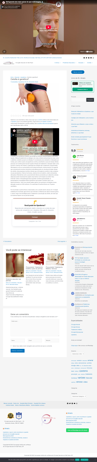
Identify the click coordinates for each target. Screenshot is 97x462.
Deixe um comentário (11, 282)
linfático (76, 371)
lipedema (14, 121)
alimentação (73, 360)
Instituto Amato (10, 405)
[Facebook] (84, 58)
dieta (77, 365)
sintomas (83, 374)
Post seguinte (62, 241)
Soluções (80, 62)
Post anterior (7, 241)
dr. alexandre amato (86, 365)
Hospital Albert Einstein (26, 403)
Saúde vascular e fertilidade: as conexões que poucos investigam (82, 260)
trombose (74, 378)
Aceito (77, 459)
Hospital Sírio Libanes (39, 403)
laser (72, 371)
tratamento (88, 374)
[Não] (95, 459)
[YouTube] (91, 58)
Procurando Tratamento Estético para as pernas (34, 268)
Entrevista (89, 368)
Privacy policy (84, 459)
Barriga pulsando (87, 247)
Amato (7, 428)
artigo (72, 363)
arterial (90, 360)
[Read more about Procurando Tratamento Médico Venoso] (55, 259)
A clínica (57, 62)
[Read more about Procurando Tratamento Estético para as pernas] (35, 259)
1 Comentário (14, 82)
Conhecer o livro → (83, 89)
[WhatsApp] (93, 58)
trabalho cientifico (47, 121)
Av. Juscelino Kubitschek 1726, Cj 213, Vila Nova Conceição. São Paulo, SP (23, 57)
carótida (89, 363)
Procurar (73, 96)
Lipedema (21, 82)
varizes (81, 377)
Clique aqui (74, 345)
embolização (77, 368)
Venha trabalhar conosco (37, 405)
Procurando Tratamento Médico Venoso (54, 268)
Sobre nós (16, 403)
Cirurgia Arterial (75, 324)
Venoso (27, 272)
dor (80, 365)
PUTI (76, 258)
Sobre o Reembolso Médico (22, 405)
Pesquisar (90, 100)
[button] (60, 62)
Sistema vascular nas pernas (13, 280)
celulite (40, 119)
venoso (79, 382)
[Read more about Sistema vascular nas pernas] (15, 265)
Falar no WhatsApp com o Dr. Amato (77, 430)
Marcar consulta (78, 72)
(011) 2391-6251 (47, 57)
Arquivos (73, 351)
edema (72, 368)
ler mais (87, 170)
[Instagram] (88, 58)
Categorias (74, 393)
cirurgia (73, 365)
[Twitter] (86, 58)
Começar (35, 217)
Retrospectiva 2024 (8, 436)
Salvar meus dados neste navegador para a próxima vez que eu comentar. (32, 346)
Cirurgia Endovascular (77, 332)
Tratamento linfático (76, 329)
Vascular (19, 282)
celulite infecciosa (43, 123)
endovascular (83, 368)
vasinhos (73, 382)
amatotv (79, 360)
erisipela (50, 123)
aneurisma (84, 360)
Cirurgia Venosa (75, 327)
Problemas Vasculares (69, 62)
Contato (89, 62)
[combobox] (78, 100)
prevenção (74, 374)
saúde (79, 374)
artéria (76, 363)
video (85, 382)
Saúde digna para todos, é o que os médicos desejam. (84, 278)
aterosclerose (82, 363)
